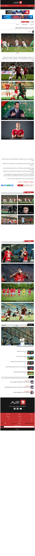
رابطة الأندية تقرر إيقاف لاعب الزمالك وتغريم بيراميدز (26, 203)
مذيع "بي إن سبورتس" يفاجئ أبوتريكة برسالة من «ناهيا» (17, 118)
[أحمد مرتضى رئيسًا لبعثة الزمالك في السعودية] (9, 219)
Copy (20, 185)
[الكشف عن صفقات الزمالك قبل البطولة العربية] (9, 199)
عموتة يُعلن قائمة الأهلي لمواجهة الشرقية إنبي (24, 300)
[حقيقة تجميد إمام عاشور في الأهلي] (17, 91)
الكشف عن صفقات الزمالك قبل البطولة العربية (9, 203)
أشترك (2, 426)
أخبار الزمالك (25, 181)
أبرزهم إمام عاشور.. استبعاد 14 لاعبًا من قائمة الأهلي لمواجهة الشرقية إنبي (19, 281)
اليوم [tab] (16, 325)
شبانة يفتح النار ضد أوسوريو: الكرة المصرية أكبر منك (26, 213)
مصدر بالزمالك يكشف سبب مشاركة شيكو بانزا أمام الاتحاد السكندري (20, 320)
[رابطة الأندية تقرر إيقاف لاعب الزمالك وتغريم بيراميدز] (26, 199)
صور (9, 418)
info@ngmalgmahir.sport (14, 423)
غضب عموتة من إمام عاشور (28, 261)
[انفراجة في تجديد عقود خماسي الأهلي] (30, 358)
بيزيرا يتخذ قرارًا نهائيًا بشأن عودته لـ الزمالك (25, 346)
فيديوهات (8, 416)
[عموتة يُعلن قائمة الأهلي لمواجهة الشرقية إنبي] (17, 292)
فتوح (20, 181)
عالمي (20, 418)
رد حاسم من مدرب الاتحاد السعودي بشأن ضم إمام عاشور (18, 361)
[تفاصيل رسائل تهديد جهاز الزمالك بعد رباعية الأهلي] (9, 209)
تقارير (32, 418)
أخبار (25, 21)
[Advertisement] (17, 148)
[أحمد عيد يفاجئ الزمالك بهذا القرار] (26, 219)
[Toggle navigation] (34, 8)
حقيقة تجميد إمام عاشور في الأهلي (17, 99)
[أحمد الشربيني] (32, 382)
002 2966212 (2, 423)
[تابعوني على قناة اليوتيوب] (17, 12)
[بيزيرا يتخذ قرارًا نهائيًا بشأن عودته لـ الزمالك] (17, 336)
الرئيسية (32, 21)
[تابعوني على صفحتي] (17, 17)
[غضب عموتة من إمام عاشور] (17, 253)
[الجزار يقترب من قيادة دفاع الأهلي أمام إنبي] (17, 130)
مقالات (31, 377)
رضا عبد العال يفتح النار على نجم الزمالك (17, 79)
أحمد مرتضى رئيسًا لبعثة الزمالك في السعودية (9, 223)
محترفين (19, 414)
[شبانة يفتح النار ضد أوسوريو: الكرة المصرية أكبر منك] (26, 209)
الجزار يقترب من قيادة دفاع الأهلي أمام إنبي (17, 138)
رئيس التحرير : (30, 5)
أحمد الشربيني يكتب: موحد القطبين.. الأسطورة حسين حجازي (19, 381)
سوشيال (19, 416)
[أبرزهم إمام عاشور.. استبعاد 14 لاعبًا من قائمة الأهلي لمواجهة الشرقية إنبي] (17, 273)
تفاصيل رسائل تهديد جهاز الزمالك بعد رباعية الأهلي (9, 213)
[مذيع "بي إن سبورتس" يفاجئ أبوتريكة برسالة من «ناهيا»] (17, 110)
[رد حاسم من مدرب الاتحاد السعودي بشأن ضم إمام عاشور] (30, 363)
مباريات (31, 420)
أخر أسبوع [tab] (4, 325)
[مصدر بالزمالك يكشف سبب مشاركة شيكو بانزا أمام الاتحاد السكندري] (17, 312)
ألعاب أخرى (8, 414)
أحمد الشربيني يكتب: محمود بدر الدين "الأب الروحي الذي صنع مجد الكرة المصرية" (16, 387)
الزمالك (31, 181)
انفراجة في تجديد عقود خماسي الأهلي (21, 356)
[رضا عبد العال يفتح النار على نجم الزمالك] (17, 71)
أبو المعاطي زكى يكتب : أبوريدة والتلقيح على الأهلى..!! (21, 392)
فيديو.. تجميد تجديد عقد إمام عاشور (22, 351)
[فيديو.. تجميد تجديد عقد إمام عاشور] (30, 352)
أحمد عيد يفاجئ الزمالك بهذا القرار (28, 223)
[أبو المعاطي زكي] (32, 392)
